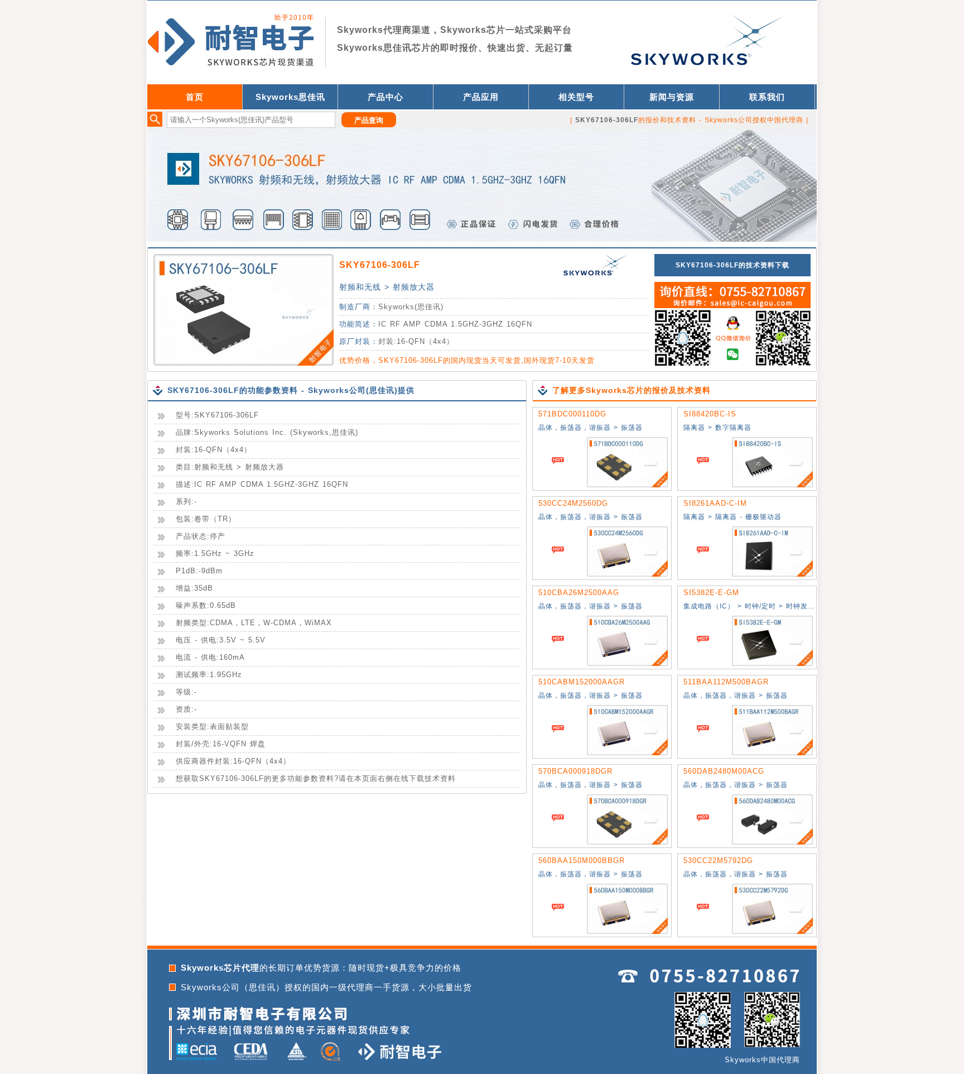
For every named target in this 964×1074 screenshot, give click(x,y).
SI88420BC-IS (709, 414)
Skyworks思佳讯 (290, 97)
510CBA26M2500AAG (578, 592)
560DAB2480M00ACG (723, 771)
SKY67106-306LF (379, 265)
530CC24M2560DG (573, 503)
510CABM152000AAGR (581, 682)
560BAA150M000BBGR (581, 860)
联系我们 (767, 97)
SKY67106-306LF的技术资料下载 (732, 265)
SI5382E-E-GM (711, 592)
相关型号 (576, 97)
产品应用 (481, 97)
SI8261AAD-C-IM (715, 503)
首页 (195, 97)
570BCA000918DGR (575, 771)
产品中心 (385, 97)
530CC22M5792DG (718, 860)
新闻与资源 (671, 97)
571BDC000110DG (572, 414)
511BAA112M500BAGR (726, 682)
